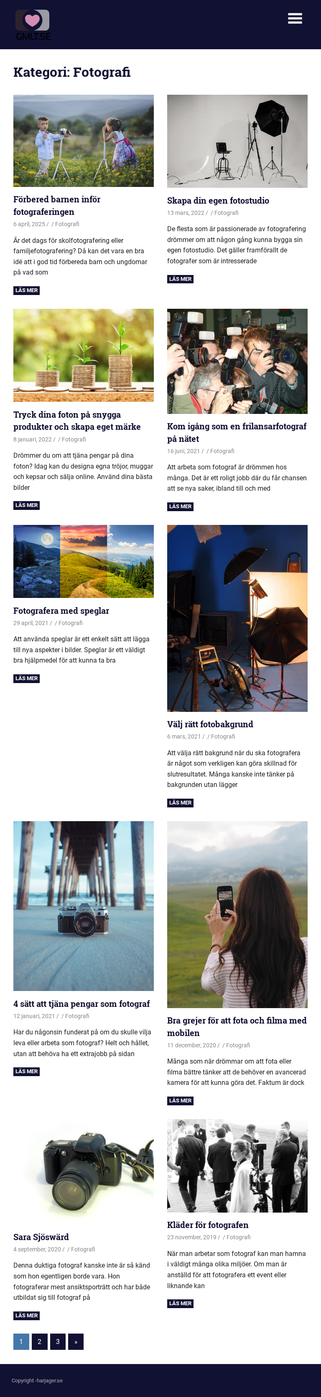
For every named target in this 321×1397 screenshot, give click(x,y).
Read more (26, 290)
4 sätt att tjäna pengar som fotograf (81, 1003)
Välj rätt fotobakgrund (210, 724)
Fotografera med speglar (61, 610)
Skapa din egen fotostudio (218, 200)
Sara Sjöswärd (41, 1236)
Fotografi (67, 224)
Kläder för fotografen (208, 1224)
